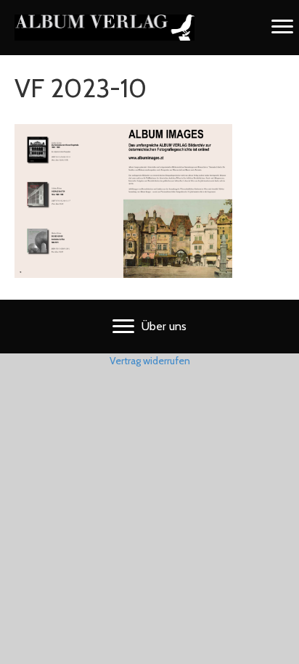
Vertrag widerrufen (150, 360)
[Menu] (282, 27)
